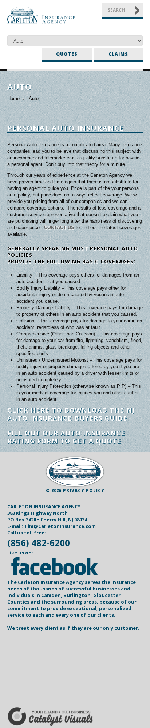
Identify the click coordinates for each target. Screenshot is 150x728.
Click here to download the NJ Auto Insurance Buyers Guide (71, 414)
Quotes (67, 54)
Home (13, 98)
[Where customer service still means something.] (75, 472)
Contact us (59, 227)
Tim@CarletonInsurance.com (60, 526)
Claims (118, 54)
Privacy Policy (83, 490)
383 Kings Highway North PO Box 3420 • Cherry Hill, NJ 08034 (47, 516)
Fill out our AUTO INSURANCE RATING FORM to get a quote (66, 437)
